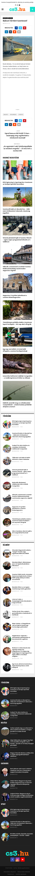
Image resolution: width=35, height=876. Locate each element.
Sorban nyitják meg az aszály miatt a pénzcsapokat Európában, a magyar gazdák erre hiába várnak (21, 729)
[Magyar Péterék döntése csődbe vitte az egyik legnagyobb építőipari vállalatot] (5, 756)
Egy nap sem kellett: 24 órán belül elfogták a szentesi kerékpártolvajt (15, 350)
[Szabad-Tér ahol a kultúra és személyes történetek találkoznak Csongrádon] (7, 449)
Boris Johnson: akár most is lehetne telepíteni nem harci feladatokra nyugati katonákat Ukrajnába (21, 770)
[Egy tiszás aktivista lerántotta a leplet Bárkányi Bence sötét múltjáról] (7, 667)
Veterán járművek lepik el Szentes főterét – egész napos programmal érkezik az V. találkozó (17, 240)
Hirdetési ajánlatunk (21, 874)
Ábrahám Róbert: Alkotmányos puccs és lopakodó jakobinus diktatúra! (21, 564)
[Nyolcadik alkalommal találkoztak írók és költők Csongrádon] (7, 486)
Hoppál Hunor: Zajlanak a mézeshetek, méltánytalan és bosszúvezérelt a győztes (21, 637)
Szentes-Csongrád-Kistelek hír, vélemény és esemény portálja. (17, 2)
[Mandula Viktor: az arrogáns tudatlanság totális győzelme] (7, 590)
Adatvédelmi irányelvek (10, 871)
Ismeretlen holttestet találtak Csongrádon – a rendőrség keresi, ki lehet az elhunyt (17, 377)
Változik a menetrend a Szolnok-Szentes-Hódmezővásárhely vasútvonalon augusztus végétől (17, 268)
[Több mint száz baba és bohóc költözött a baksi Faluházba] (7, 461)
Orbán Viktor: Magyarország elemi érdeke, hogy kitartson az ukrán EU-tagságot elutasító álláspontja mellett (21, 783)
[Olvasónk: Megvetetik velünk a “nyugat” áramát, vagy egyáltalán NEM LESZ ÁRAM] (7, 553)
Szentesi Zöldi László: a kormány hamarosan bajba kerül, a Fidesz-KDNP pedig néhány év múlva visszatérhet (22, 577)
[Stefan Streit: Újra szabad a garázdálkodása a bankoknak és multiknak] (7, 615)
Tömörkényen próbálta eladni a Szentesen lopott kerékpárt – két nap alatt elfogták (17, 323)
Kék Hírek (5, 18)
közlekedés (13, 114)
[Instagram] (17, 859)
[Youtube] (23, 859)
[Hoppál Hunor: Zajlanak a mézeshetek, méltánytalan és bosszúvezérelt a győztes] (7, 639)
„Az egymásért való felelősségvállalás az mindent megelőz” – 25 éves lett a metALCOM (17, 148)
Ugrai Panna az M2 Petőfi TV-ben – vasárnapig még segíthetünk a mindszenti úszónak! (17, 135)
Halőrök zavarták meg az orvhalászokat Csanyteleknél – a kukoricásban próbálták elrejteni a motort (17, 405)
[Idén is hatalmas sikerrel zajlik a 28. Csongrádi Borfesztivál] (7, 534)
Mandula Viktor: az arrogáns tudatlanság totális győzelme (21, 588)
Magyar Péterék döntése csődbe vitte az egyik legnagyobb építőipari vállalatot (22, 754)
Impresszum (10, 874)
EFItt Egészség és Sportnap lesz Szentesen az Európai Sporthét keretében (17, 183)
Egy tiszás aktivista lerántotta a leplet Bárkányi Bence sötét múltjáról (22, 665)
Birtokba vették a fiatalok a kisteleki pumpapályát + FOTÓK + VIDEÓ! (21, 834)
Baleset (6, 114)
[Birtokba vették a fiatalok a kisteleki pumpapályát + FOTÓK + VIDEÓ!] (5, 837)
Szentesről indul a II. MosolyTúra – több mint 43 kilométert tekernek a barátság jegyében (16, 211)
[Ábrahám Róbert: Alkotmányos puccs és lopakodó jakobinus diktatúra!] (7, 565)
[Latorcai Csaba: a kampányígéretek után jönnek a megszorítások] (7, 602)
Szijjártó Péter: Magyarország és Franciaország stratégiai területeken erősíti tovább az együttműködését (21, 795)
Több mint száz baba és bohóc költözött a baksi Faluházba (21, 458)
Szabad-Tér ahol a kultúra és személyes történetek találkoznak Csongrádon (21, 447)
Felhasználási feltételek (23, 871)
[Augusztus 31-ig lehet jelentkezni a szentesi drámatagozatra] (7, 510)
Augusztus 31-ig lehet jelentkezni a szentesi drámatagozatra (15, 296)
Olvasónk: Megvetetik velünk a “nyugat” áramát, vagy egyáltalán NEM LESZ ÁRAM (21, 552)
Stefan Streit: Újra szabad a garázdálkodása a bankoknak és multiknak (22, 613)
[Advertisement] (17, 96)
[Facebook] (12, 859)
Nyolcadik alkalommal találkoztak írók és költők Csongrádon (20, 484)
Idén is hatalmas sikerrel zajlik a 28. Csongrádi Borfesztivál (22, 532)
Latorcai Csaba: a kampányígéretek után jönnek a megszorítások (22, 601)
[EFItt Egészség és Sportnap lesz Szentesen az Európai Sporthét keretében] (7, 424)
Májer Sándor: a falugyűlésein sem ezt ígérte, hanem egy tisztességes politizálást (21, 625)
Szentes (10, 18)
